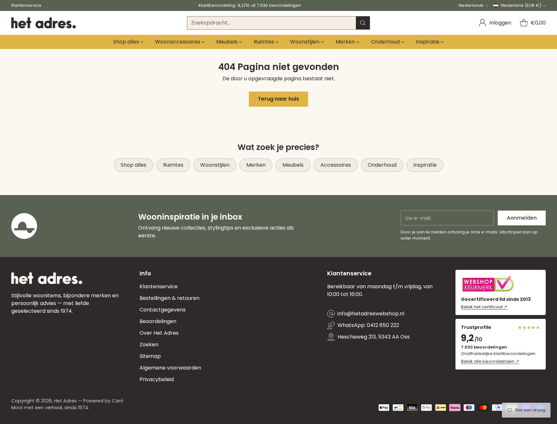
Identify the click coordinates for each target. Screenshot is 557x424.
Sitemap (150, 356)
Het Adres (65, 401)
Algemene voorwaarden (170, 367)
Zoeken (149, 344)
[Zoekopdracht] (363, 23)
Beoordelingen (158, 321)
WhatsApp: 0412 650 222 (368, 325)
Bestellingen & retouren (170, 298)
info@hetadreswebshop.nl (370, 313)
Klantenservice (159, 286)
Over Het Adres (159, 333)
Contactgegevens (163, 309)
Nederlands (471, 5)
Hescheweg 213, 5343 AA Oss (373, 336)
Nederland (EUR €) (521, 5)
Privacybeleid (157, 379)
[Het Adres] (43, 22)
